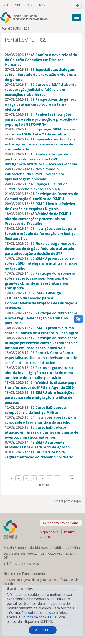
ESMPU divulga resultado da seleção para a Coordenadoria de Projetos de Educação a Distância (41, 301)
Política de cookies (36, 617)
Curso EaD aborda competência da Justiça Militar (35, 410)
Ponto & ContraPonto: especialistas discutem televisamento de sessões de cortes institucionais (41, 357)
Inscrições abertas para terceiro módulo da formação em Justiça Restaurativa (40, 233)
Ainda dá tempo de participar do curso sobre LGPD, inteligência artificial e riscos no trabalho (41, 159)
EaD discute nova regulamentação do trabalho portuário (39, 454)
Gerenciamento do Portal (61, 523)
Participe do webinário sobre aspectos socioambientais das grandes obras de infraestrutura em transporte (40, 281)
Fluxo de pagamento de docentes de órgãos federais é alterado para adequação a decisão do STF (40, 248)
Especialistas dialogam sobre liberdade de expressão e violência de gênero (40, 74)
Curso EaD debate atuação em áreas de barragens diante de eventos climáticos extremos (41, 432)
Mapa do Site (49, 532)
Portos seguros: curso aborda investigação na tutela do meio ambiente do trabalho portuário (39, 372)
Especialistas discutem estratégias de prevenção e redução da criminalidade (40, 144)
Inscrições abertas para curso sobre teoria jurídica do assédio (40, 420)
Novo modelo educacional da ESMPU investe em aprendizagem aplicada (34, 174)
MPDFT (43, 5)
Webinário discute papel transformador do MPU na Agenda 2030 (41, 385)
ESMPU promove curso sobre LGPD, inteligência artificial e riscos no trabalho (41, 263)
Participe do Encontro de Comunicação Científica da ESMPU (41, 196)
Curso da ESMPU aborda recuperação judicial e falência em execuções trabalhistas (40, 89)
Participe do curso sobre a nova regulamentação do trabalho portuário (41, 318)
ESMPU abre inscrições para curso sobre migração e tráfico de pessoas (39, 397)
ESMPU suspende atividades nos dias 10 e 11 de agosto (37, 445)
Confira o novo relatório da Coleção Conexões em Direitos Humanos (41, 59)
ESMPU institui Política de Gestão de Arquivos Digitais (40, 206)
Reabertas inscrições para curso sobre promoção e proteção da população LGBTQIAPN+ (41, 119)
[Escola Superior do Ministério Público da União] (25, 17)
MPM (30, 5)
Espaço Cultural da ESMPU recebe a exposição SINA (36, 186)
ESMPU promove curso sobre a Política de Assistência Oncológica (41, 330)
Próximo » (44, 484)
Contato (45, 536)
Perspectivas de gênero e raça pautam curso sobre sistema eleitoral (40, 104)
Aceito (42, 630)
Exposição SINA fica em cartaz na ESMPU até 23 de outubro (40, 132)
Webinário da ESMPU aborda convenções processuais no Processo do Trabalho (38, 218)
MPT (17, 5)
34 (71, 478)
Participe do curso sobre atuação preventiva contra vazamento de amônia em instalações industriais (41, 343)
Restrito (69, 532)
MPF (5, 5)
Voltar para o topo (68, 501)
